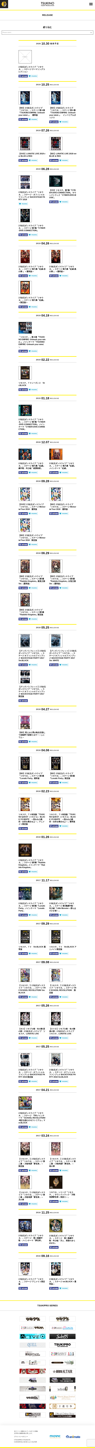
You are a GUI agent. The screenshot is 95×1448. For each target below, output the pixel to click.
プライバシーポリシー (21, 1436)
